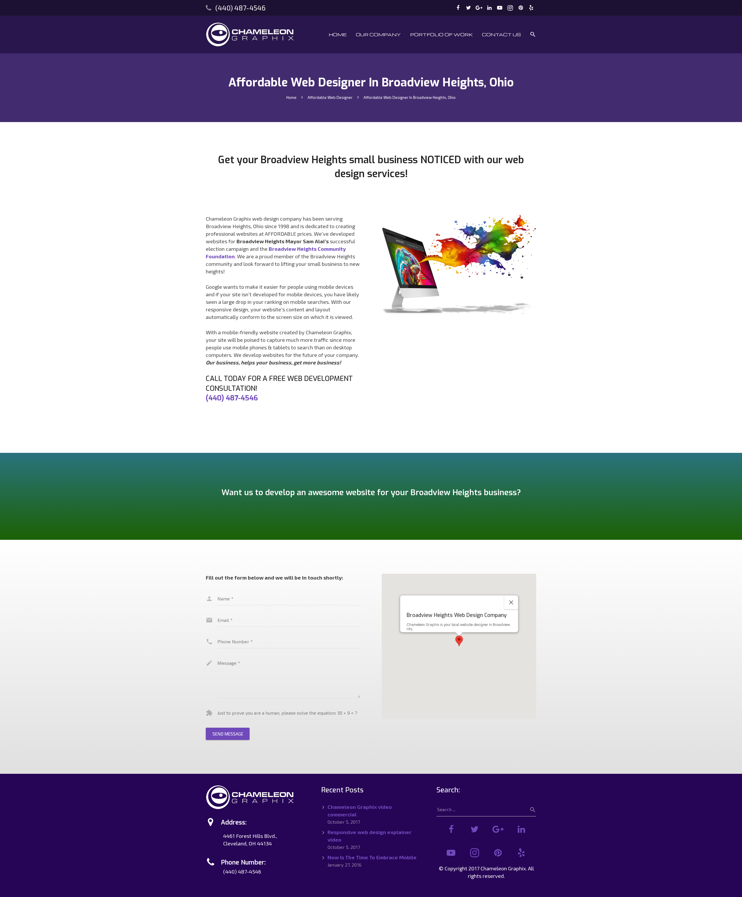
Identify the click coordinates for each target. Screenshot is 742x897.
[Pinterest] (520, 8)
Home (291, 97)
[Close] (511, 602)
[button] (459, 640)
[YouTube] (499, 8)
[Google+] (479, 8)
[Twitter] (468, 8)
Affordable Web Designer (330, 97)
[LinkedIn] (489, 8)
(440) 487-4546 (240, 7)
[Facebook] (458, 8)
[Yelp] (531, 8)
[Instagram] (510, 8)
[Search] (533, 34)
